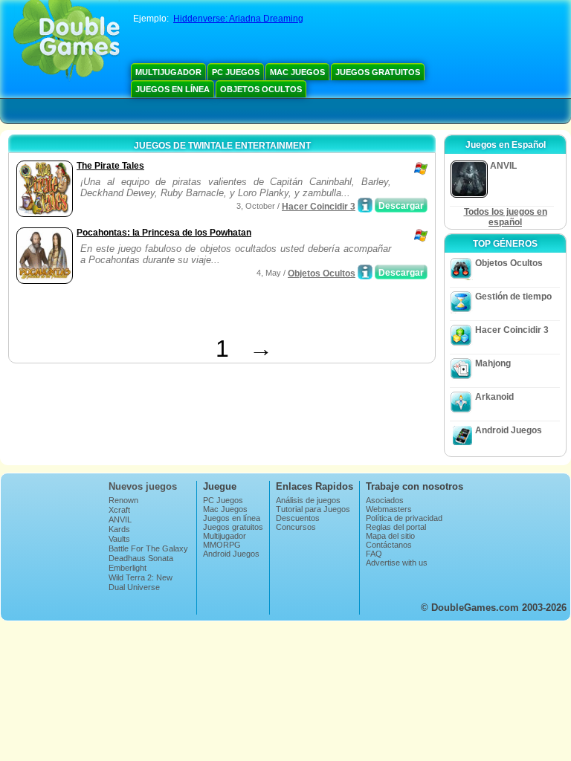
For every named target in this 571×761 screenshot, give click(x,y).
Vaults (119, 538)
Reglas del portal (396, 526)
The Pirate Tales (110, 166)
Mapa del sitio (390, 535)
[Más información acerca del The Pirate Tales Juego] (365, 205)
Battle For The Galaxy (148, 548)
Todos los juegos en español (505, 217)
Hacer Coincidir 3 (318, 206)
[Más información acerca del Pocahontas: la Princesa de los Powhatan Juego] (365, 272)
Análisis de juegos (308, 500)
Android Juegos (508, 430)
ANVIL (120, 519)
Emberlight (127, 567)
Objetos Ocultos (261, 89)
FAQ (374, 553)
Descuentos (298, 518)
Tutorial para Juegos (313, 509)
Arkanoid (494, 397)
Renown (123, 500)
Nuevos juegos (143, 486)
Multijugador (168, 72)
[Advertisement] (187, 313)
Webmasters (389, 509)
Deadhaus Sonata (141, 558)
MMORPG (222, 544)
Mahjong (493, 363)
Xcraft (119, 509)
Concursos (296, 526)
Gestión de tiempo (513, 296)
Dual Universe (134, 587)
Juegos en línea (172, 89)
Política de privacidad (404, 518)
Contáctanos (389, 544)
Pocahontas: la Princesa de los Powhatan (164, 232)
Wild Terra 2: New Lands (140, 582)
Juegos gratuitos (377, 72)
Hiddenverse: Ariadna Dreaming (238, 18)
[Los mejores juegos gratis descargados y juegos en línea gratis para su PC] (66, 41)
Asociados (385, 500)
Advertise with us (397, 562)
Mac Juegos (297, 72)
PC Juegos (235, 72)
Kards (119, 529)
